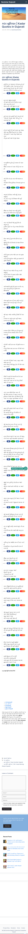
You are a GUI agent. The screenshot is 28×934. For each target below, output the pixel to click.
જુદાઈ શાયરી (8, 707)
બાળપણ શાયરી (8, 702)
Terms (18, 928)
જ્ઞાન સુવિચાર (8, 703)
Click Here (7, 826)
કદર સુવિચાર (7, 760)
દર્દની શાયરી (8, 705)
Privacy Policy (6, 928)
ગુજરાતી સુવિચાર (7, 758)
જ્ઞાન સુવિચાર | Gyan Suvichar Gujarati (13, 762)
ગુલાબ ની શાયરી (9, 708)
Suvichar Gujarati (8, 2)
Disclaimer (13, 928)
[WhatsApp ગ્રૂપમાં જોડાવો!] (25, 468)
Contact (23, 928)
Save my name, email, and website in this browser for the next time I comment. (14, 804)
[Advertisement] (14, 47)
